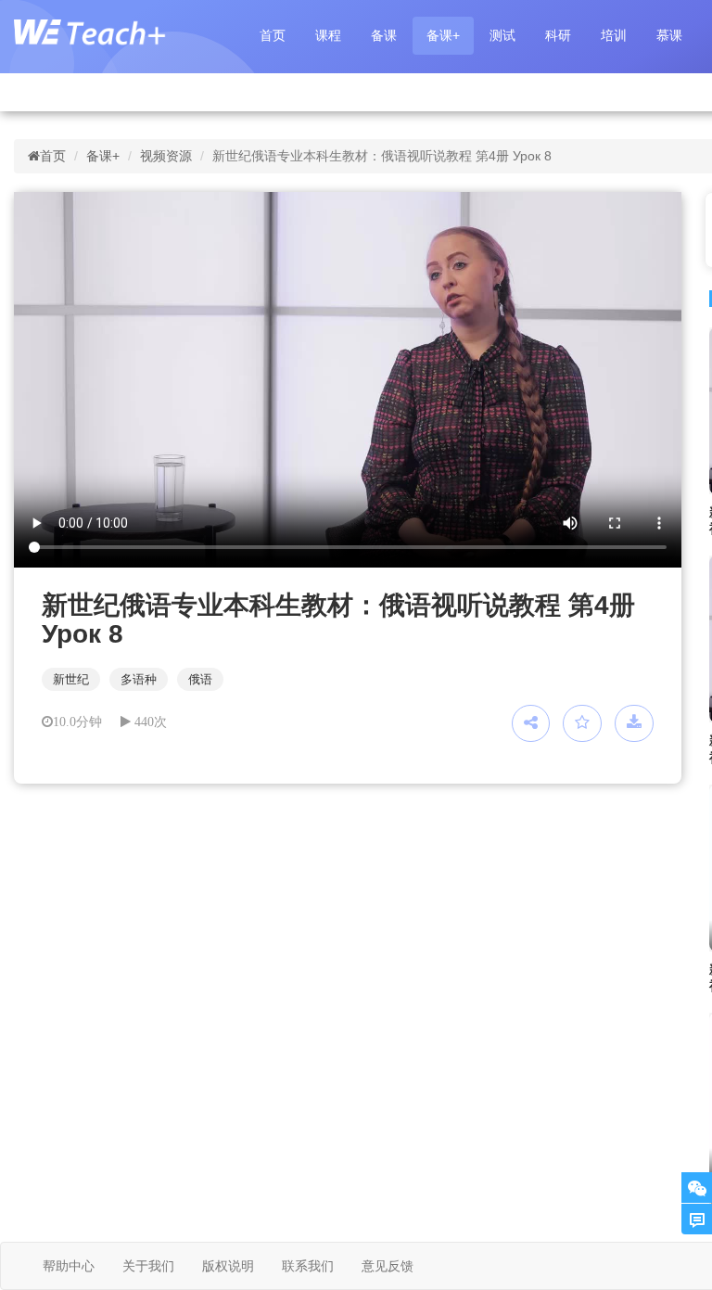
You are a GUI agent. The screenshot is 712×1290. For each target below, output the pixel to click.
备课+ (443, 35)
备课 (384, 35)
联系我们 (308, 1265)
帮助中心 (69, 1265)
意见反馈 (387, 1265)
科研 (558, 35)
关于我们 (148, 1265)
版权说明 (228, 1265)
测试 (502, 35)
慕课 (669, 35)
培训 (614, 35)
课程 (328, 35)
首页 (273, 35)
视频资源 (166, 155)
